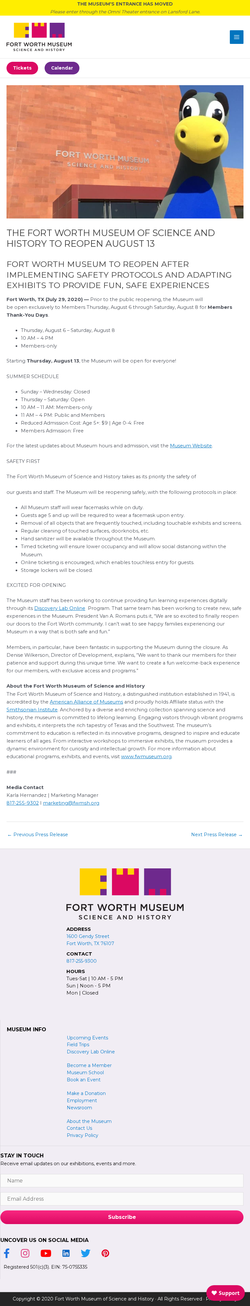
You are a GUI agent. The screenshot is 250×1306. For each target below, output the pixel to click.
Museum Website (191, 446)
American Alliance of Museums (86, 702)
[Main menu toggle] (236, 37)
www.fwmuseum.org (146, 756)
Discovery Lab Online (59, 608)
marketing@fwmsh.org (71, 803)
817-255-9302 (23, 803)
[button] (22, 68)
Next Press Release (217, 835)
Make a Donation (86, 1093)
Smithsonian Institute (32, 710)
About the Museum (89, 1121)
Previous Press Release (37, 835)
